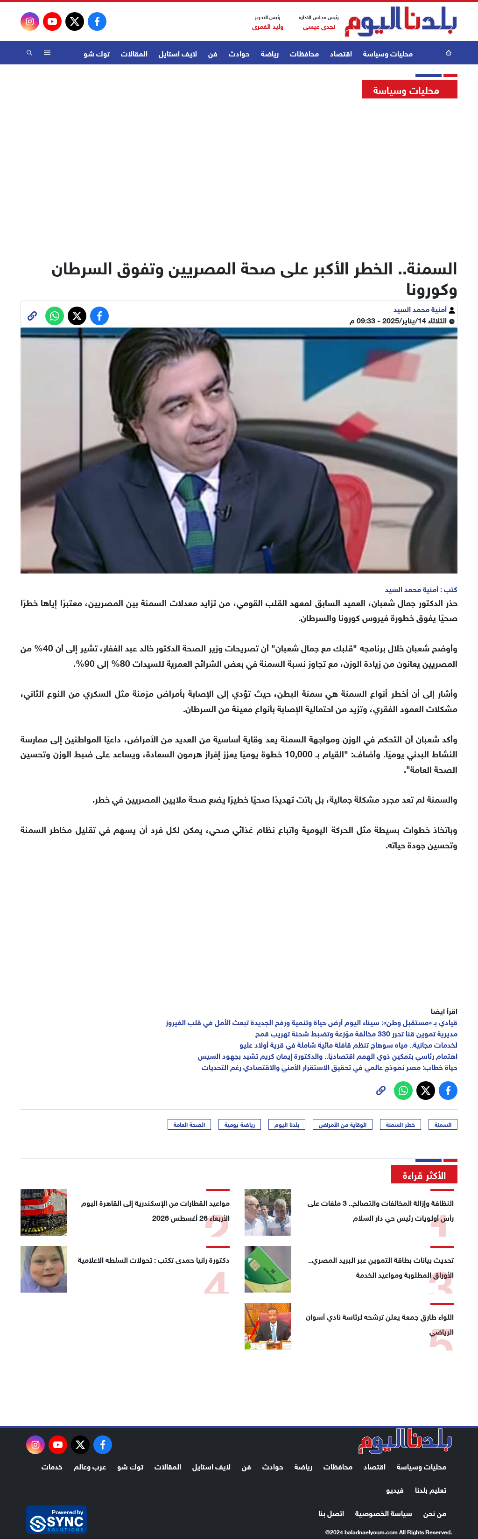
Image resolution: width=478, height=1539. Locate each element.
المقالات (134, 52)
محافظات (304, 52)
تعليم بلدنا (430, 1489)
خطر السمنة (400, 1124)
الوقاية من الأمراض (342, 1124)
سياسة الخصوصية (383, 1512)
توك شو (97, 52)
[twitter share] (77, 316)
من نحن (434, 1512)
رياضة (270, 52)
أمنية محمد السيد (421, 308)
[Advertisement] (239, 175)
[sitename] (405, 1441)
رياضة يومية (240, 1124)
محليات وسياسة (388, 52)
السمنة (443, 1124)
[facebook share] (99, 316)
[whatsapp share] (54, 316)
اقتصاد (341, 52)
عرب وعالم (90, 1465)
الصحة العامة (189, 1124)
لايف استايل (178, 52)
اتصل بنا (331, 1512)
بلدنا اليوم (286, 1124)
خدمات (52, 1465)
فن (213, 52)
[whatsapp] (32, 316)
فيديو (395, 1489)
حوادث (239, 52)
